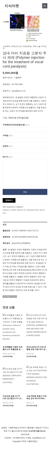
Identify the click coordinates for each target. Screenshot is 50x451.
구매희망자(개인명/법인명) (16, 125)
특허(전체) (27, 46)
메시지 (8, 157)
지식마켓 (12, 5)
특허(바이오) (16, 46)
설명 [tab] (4, 224)
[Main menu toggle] (44, 5)
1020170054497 (10, 297)
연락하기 (9, 200)
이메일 (8, 135)
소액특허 (6, 46)
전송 (25, 192)
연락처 (8, 146)
